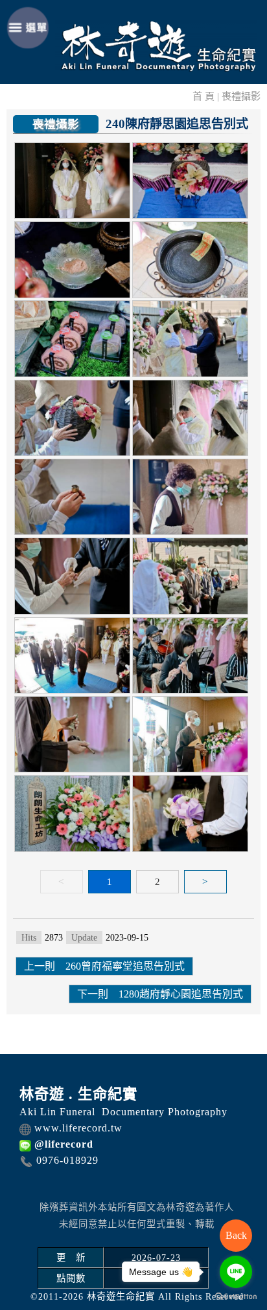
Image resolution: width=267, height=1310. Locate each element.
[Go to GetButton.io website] (236, 1297)
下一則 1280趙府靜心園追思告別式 (160, 993)
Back (236, 1235)
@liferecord (63, 1144)
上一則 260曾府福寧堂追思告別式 (104, 966)
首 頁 (203, 96)
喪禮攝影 (241, 96)
